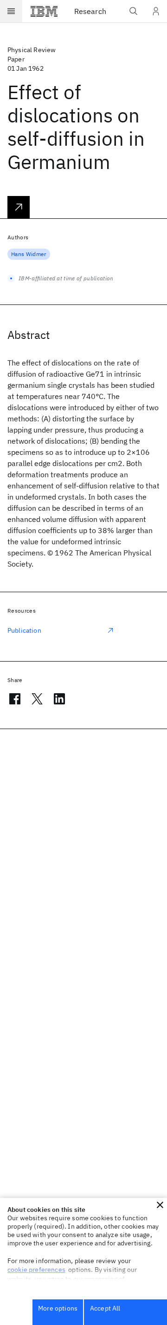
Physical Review (31, 50)
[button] (160, 1205)
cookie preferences (36, 1269)
